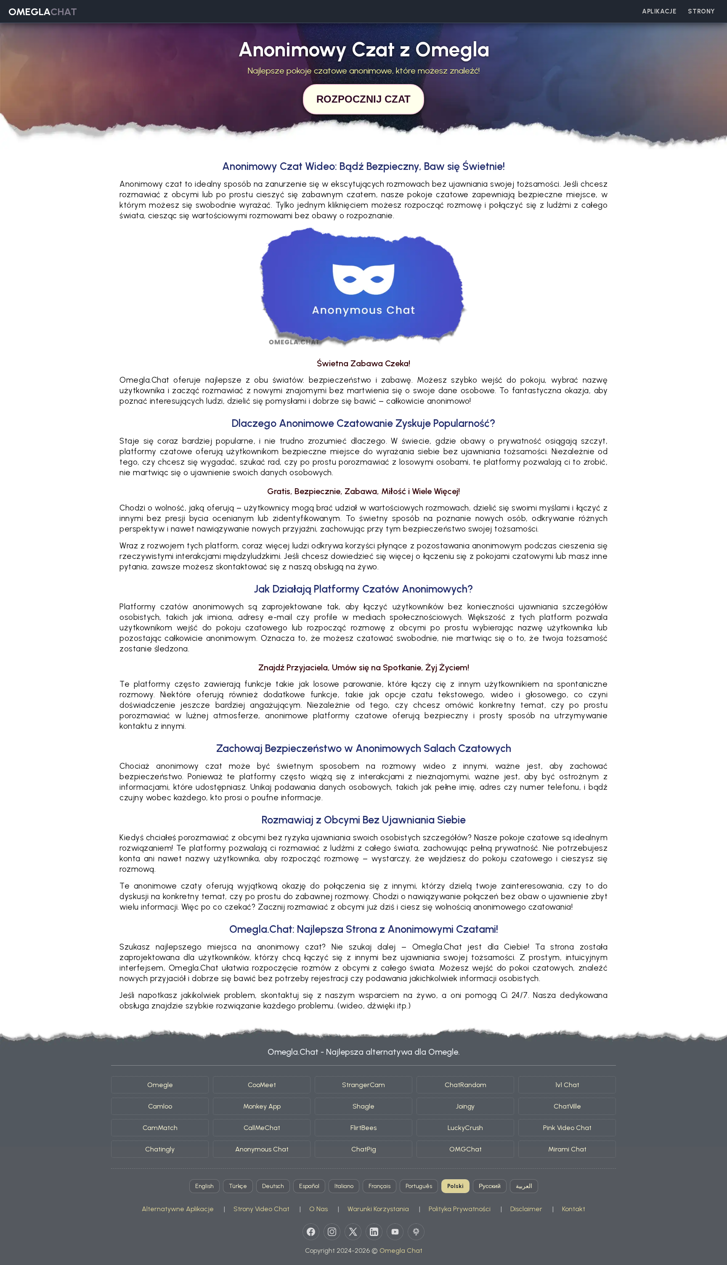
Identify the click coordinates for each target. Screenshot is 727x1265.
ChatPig (363, 1149)
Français (379, 1186)
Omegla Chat (400, 1250)
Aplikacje (659, 11)
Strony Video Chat (261, 1209)
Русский (490, 1186)
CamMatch (160, 1128)
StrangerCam (363, 1085)
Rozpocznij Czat (363, 99)
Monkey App (262, 1106)
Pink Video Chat (567, 1128)
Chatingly (160, 1149)
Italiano (343, 1186)
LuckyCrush (465, 1128)
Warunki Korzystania (378, 1209)
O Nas (318, 1209)
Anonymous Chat (262, 1149)
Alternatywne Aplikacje (178, 1209)
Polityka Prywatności (460, 1209)
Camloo (160, 1106)
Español (309, 1186)
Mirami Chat (567, 1149)
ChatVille (567, 1106)
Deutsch (273, 1186)
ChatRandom (465, 1085)
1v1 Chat (567, 1085)
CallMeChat (262, 1128)
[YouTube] (395, 1231)
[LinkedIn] (374, 1231)
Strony (701, 11)
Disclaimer (526, 1209)
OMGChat (465, 1149)
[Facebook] (310, 1231)
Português (419, 1186)
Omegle (160, 1085)
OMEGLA (42, 11)
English (204, 1186)
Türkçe (238, 1186)
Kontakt (573, 1209)
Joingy (465, 1106)
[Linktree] (416, 1231)
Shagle (363, 1106)
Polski (455, 1186)
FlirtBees (363, 1128)
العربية (524, 1186)
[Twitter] (353, 1231)
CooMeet (262, 1085)
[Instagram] (332, 1231)
